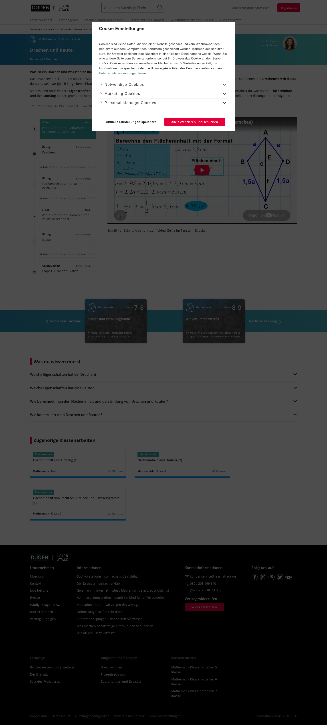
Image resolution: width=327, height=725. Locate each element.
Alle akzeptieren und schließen (194, 122)
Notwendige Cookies (124, 84)
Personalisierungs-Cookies (130, 103)
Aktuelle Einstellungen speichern (131, 122)
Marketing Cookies (122, 94)
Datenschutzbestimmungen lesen (122, 73)
